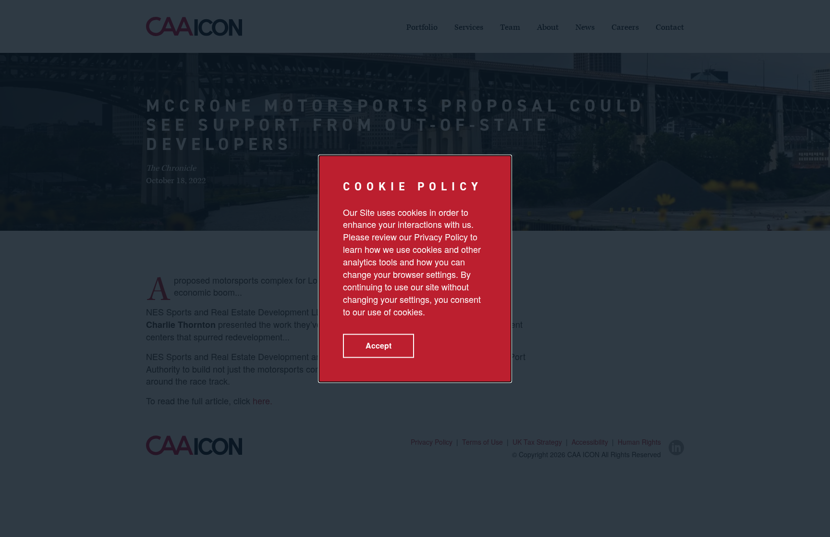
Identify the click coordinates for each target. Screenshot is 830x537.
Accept (378, 345)
